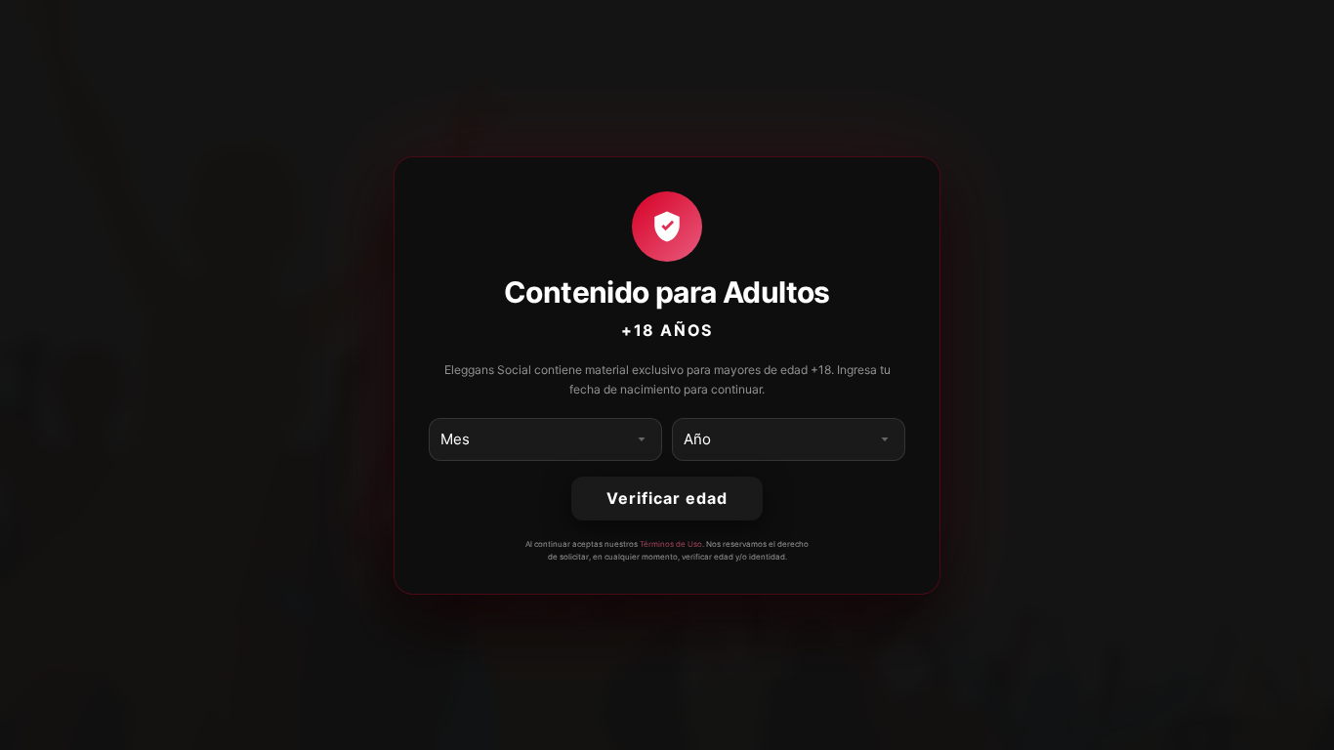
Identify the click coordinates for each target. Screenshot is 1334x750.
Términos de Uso (671, 544)
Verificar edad (666, 498)
